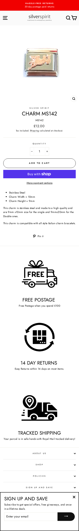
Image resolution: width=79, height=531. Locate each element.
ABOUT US (39, 453)
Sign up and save (39, 487)
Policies (39, 476)
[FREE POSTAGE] (39, 274)
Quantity (39, 143)
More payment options (40, 183)
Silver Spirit (39, 108)
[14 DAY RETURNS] (39, 337)
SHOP (39, 464)
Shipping (34, 130)
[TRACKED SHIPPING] (39, 407)
